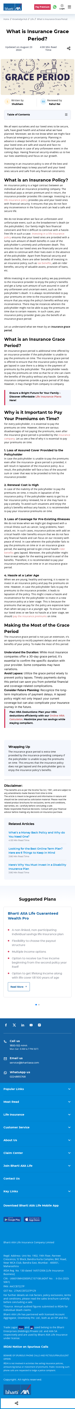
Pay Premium (42, 6)
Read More (16, 986)
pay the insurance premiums (30, 616)
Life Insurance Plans (48, 397)
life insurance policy (16, 200)
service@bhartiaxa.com (24, 1063)
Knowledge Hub (19, 19)
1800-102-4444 (18, 1045)
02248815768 (18, 1077)
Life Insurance (13, 1114)
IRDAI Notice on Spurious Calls (25, 1346)
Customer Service (16, 1127)
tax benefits (44, 263)
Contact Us (11, 1178)
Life (32, 19)
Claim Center (13, 1153)
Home (6, 19)
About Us (10, 1140)
